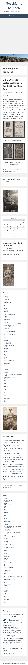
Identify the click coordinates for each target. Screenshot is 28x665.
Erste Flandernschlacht (9, 334)
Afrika (5, 304)
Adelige (5, 300)
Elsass (5, 333)
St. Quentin (6, 387)
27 (14, 230)
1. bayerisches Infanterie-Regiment (10, 440)
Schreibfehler (16, 469)
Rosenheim (8, 112)
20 (14, 228)
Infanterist (17, 457)
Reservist (17, 466)
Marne (5, 362)
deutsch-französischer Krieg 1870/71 (12, 323)
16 (23, 226)
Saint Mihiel (9, 467)
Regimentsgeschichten (9, 377)
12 (10, 226)
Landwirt (5, 461)
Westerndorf (6, 110)
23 (23, 228)
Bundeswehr (7, 319)
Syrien (5, 389)
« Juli (13, 236)
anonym (19, 440)
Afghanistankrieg (8, 302)
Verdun (5, 392)
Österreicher (7, 368)
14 (17, 226)
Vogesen (6, 395)
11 (7, 226)
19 (10, 228)
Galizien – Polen (7, 342)
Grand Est (6, 346)
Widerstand (6, 397)
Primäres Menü (14, 16)
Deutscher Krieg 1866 (9, 325)
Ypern (5, 400)
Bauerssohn (16, 442)
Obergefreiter (16, 464)
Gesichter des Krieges (9, 345)
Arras (5, 313)
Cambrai (6, 320)
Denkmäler (6, 322)
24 (4, 230)
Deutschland (7, 328)
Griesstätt (12, 101)
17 (4, 228)
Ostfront (6, 369)
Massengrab (8, 464)
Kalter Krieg (6, 354)
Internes (6, 348)
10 (4, 226)
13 (13, 226)
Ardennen (6, 310)
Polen (5, 371)
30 (23, 230)
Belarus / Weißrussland (9, 314)
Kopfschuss (5, 459)
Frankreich (6, 339)
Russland (6, 380)
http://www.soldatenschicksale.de (11, 254)
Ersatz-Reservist (15, 450)
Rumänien (6, 378)
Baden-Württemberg (6, 442)
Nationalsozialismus (8, 365)
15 (20, 226)
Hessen (8, 457)
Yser (5, 401)
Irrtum (5, 349)
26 (10, 230)
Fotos (5, 337)
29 (20, 230)
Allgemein (6, 308)
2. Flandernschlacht (8, 297)
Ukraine (5, 390)
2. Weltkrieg (6, 299)
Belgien (5, 316)
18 (7, 228)
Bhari (24, 663)
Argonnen (6, 311)
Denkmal (6, 448)
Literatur (6, 358)
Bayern (6, 445)
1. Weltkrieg (8, 94)
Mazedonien (7, 363)
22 (20, 228)
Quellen (5, 375)
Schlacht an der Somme (17, 467)
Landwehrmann (19, 459)
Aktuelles (6, 307)
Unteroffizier (14, 476)
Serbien (5, 383)
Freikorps (5, 116)
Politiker (6, 372)
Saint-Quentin (7, 381)
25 (7, 230)
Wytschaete (7, 398)
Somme (5, 384)
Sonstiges (6, 386)
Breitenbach (16, 445)
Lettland (6, 355)
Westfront (11, 479)
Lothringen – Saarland (9, 360)
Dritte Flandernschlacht (9, 331)
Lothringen (11, 461)
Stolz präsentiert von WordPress (10, 663)
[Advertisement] (14, 36)
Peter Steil (7, 92)
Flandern (6, 336)
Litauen (5, 357)
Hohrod (12, 457)
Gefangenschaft (7, 343)
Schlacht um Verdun (8, 469)
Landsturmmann (11, 459)
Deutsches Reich (8, 326)
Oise (5, 366)
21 (17, 228)
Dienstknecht (8, 169)
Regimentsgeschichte (9, 466)
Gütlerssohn (11, 455)
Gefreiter (16, 453)
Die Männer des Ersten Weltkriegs (12, 330)
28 (17, 230)
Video (5, 394)
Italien (5, 351)
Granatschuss (6, 455)
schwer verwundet (13, 471)
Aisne (5, 305)
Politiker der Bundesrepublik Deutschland (13, 374)
